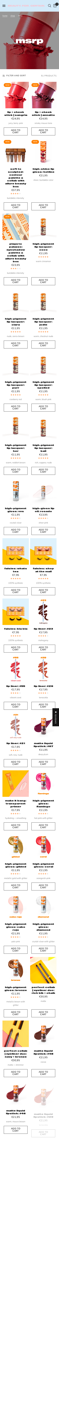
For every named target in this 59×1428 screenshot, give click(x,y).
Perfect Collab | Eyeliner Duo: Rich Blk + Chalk (43, 990)
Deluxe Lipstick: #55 (15, 1282)
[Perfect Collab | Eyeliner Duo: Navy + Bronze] (15, 1034)
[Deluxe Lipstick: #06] (43, 1324)
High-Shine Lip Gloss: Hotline (43, 170)
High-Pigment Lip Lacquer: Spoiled (43, 385)
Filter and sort (16, 75)
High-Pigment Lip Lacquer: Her (15, 448)
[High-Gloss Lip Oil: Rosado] (43, 491)
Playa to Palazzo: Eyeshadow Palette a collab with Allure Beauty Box (15, 252)
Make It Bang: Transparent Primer (15, 803)
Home (4, 15)
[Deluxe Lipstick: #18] (43, 1384)
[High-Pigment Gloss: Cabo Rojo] (15, 907)
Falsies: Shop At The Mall (43, 570)
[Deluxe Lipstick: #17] (15, 1384)
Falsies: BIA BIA (15, 628)
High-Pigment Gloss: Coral (43, 865)
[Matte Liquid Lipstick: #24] (43, 1150)
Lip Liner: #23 (43, 628)
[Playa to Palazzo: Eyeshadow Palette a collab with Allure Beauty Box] (15, 227)
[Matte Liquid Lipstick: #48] (43, 1034)
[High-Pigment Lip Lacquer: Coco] (43, 227)
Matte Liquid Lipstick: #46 (16, 1112)
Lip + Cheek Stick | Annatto (43, 113)
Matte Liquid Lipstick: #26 (43, 1225)
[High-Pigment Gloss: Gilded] (15, 847)
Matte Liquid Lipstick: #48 (43, 1052)
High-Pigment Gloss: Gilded (15, 865)
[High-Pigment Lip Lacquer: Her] (15, 428)
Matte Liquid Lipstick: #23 (16, 1169)
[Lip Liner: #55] (15, 669)
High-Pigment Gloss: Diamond (43, 927)
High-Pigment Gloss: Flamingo (43, 803)
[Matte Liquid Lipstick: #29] (43, 1093)
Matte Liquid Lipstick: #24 (43, 1169)
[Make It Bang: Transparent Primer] (15, 783)
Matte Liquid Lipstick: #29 (43, 1112)
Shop (12, 15)
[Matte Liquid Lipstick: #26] (43, 1207)
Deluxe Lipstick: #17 (15, 1403)
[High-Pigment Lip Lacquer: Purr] (15, 365)
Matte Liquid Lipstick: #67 (43, 745)
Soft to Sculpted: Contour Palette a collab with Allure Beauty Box (15, 178)
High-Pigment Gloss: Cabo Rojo (15, 927)
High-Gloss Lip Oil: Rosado (43, 510)
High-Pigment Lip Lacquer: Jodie (43, 321)
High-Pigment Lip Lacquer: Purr (15, 385)
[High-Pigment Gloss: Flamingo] (43, 783)
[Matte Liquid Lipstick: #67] (43, 726)
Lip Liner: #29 (43, 686)
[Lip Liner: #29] (43, 669)
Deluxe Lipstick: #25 (16, 1342)
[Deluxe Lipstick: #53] (43, 1264)
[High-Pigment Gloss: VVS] (15, 491)
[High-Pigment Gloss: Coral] (43, 847)
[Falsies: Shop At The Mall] (43, 551)
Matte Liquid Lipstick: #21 (15, 1225)
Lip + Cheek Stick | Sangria (15, 113)
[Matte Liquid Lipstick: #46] (15, 1093)
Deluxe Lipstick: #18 (43, 1403)
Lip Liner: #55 (15, 686)
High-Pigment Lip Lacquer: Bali (43, 448)
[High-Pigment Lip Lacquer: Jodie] (43, 301)
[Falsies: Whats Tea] (15, 551)
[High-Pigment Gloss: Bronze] (15, 970)
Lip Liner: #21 (15, 743)
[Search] (49, 6)
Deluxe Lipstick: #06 (43, 1342)
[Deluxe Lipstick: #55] (15, 1264)
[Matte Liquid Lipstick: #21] (15, 1207)
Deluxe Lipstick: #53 (43, 1282)
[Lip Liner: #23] (43, 612)
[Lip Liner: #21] (15, 726)
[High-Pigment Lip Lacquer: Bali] (43, 428)
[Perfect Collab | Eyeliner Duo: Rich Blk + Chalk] (43, 970)
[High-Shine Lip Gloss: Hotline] (43, 152)
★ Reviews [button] (56, 717)
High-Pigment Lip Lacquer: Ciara (15, 321)
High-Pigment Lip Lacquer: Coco (43, 246)
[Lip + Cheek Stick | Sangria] (15, 95)
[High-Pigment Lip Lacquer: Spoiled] (43, 365)
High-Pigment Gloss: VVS (15, 510)
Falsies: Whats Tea (15, 570)
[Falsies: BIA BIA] (15, 612)
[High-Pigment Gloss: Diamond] (43, 907)
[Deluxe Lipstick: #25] (15, 1324)
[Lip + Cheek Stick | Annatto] (43, 95)
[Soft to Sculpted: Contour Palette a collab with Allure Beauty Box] (15, 152)
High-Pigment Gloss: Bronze (15, 988)
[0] (54, 6)
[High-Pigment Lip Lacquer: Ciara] (15, 301)
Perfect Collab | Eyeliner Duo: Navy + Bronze (15, 1053)
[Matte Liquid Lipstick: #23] (15, 1150)
